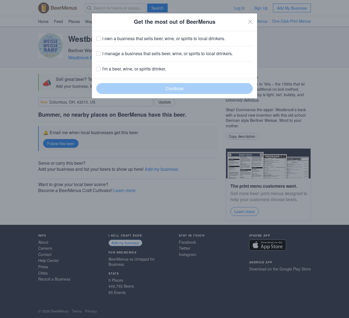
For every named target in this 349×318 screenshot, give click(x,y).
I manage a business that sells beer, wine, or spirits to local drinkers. (167, 54)
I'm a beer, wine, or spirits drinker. (134, 69)
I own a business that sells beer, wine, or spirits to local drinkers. (163, 39)
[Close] (250, 21)
